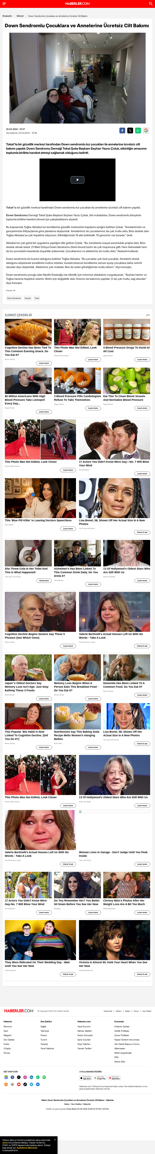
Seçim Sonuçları (85, 1035)
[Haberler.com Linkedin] (31, 1077)
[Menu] (4, 3)
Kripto (6, 1044)
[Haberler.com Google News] (6, 1077)
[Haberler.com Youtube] (18, 1084)
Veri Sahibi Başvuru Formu (127, 1044)
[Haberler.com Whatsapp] (37, 1077)
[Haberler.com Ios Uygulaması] (85, 1078)
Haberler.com (84, 1021)
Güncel (20, 16)
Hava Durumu (84, 1026)
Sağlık (43, 1026)
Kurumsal (119, 1021)
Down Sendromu (14, 298)
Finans (44, 1035)
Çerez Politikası (121, 1035)
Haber (67, 1104)
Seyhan (28, 298)
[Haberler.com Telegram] (31, 1084)
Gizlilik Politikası (121, 1031)
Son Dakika (9, 1039)
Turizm (44, 1039)
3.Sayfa (7, 1048)
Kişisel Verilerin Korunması (126, 1039)
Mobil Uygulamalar (123, 1052)
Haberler (8, 1021)
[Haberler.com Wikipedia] (12, 1084)
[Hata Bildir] (72, 1109)
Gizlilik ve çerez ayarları (56, 1109)
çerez (5, 1142)
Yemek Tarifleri (85, 1048)
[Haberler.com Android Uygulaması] (100, 1078)
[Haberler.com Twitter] (18, 1077)
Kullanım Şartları (122, 1026)
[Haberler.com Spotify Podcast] (44, 1077)
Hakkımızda (108, 1011)
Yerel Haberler (47, 1048)
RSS (116, 1057)
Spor (6, 1031)
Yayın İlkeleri (146, 1011)
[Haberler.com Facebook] (12, 1077)
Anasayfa (7, 16)
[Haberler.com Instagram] (25, 1077)
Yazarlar (44, 1044)
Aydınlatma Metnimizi (27, 1147)
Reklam (118, 1011)
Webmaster (119, 1048)
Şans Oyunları (84, 1039)
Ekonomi (8, 1026)
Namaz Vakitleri (85, 1031)
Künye (136, 1011)
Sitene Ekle (119, 1061)
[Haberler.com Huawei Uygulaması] (114, 1078)
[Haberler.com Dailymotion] (37, 1084)
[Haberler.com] (19, 1011)
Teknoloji (45, 1031)
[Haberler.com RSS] (6, 1084)
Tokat (37, 298)
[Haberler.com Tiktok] (25, 1084)
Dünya (7, 1052)
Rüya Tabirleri (84, 1044)
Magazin (8, 1035)
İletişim (127, 1011)
